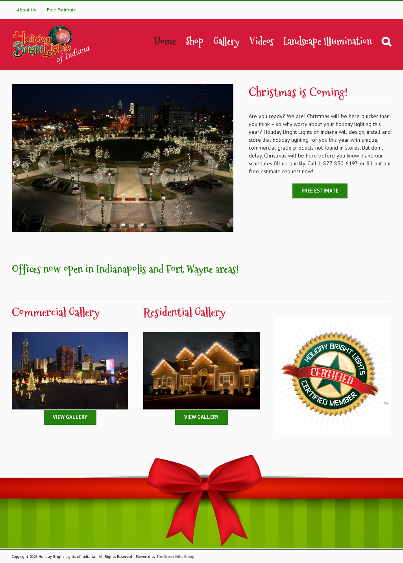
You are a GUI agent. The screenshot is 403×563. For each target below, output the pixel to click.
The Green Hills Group (175, 556)
